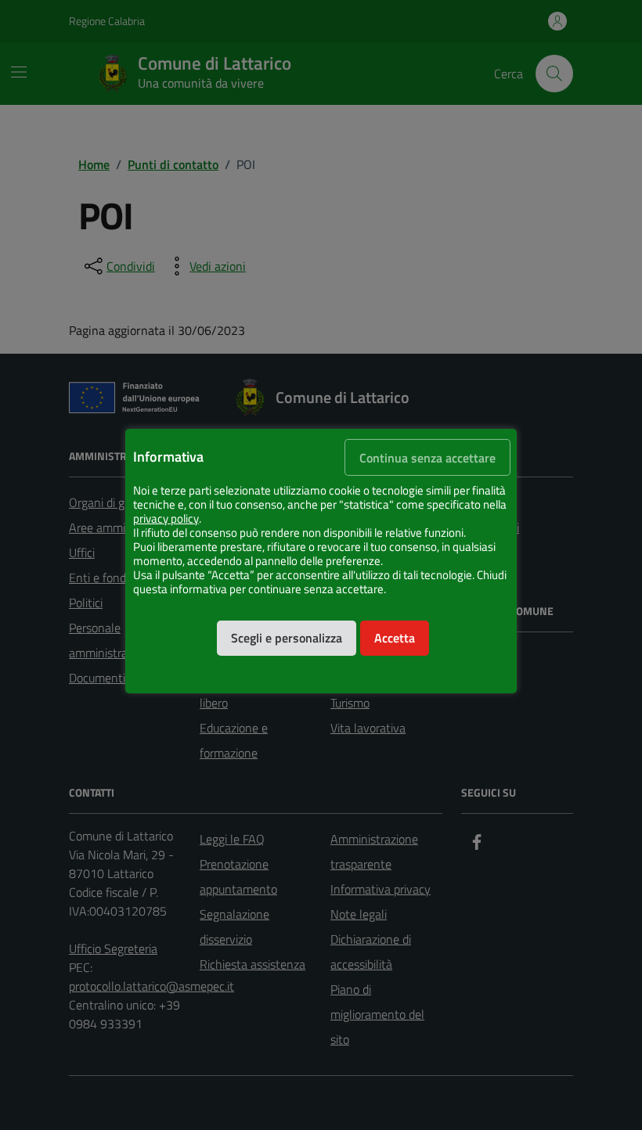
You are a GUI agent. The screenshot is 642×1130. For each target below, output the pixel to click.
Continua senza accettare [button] (427, 457)
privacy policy (166, 519)
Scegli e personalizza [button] (286, 637)
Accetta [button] (394, 637)
